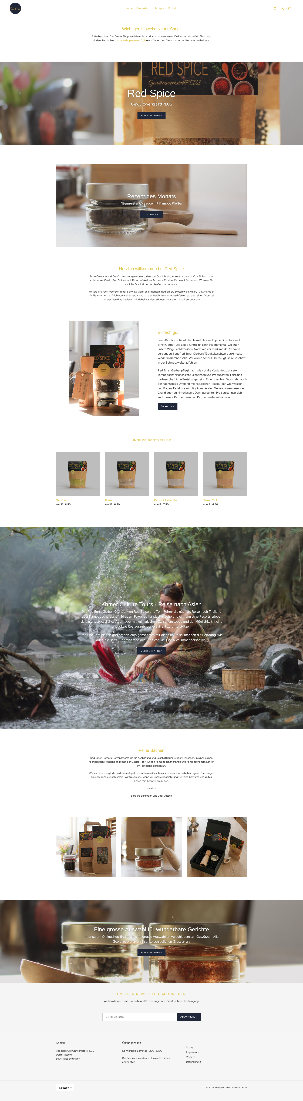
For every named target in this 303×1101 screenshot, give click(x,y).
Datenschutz (193, 1061)
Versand (191, 1057)
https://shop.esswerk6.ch (131, 40)
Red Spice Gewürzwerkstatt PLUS (231, 1087)
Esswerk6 (157, 1058)
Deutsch (64, 1087)
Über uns (167, 406)
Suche (189, 1047)
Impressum (192, 1052)
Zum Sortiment (151, 115)
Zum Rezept (151, 214)
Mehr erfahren (151, 651)
